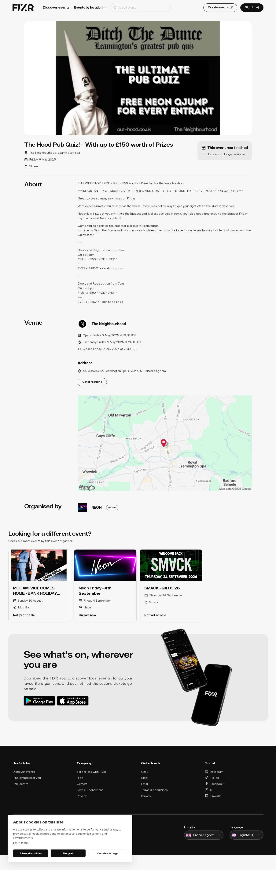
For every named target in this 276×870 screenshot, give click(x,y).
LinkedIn (215, 796)
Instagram (216, 772)
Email (144, 784)
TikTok (214, 778)
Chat (144, 772)
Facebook (216, 784)
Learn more (20, 843)
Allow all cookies (31, 853)
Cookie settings (107, 853)
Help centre (20, 784)
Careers (82, 784)
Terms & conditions (90, 790)
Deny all (68, 853)
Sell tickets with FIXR (91, 772)
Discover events (56, 7)
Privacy (82, 796)
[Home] (23, 7)
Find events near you (27, 778)
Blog (80, 778)
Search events (127, 7)
